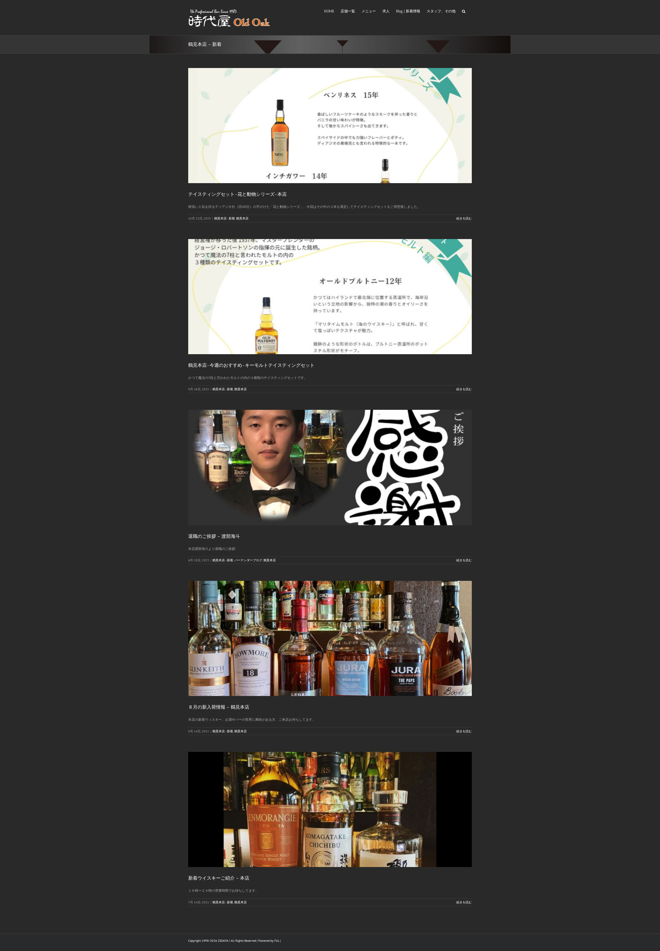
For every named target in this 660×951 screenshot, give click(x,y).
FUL (276, 940)
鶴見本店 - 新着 (224, 218)
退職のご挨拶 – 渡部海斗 (214, 536)
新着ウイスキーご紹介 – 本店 (218, 878)
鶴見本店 (242, 218)
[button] (463, 11)
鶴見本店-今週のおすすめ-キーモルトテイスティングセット (251, 365)
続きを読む (464, 218)
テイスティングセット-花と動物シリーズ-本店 (237, 194)
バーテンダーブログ (248, 560)
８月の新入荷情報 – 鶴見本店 (218, 707)
